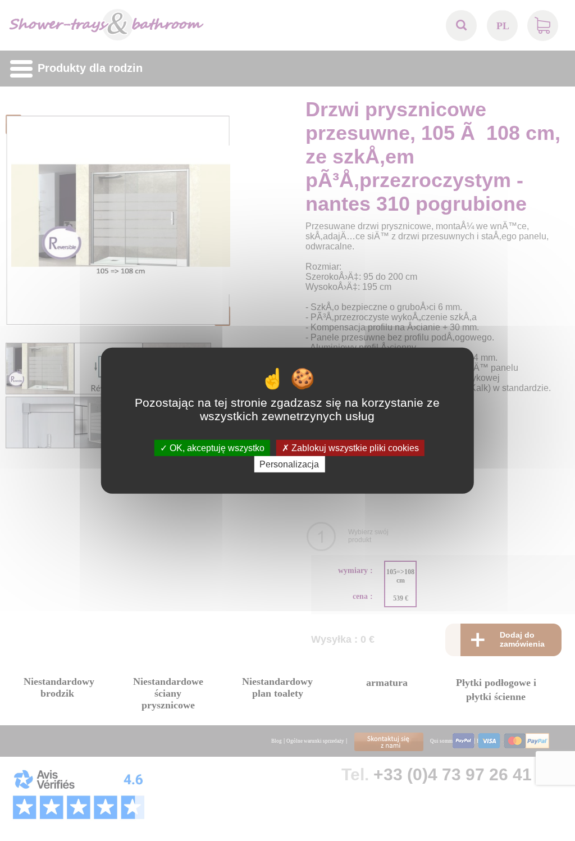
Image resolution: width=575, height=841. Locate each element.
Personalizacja (289, 464)
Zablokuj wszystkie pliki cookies (354, 447)
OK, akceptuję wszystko (215, 447)
